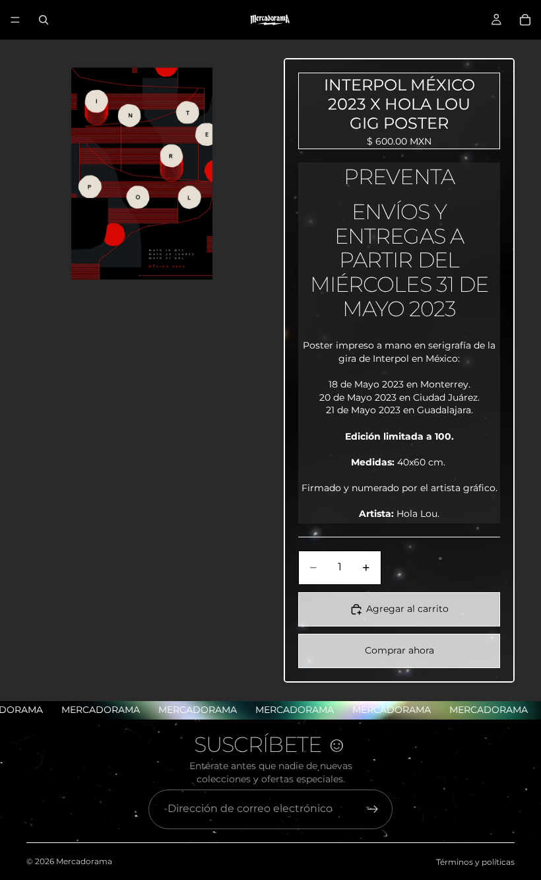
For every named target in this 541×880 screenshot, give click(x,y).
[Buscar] (43, 19)
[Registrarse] (373, 809)
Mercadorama (84, 861)
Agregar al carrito (407, 609)
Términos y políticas (475, 862)
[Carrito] (525, 19)
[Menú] (15, 20)
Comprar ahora (399, 650)
